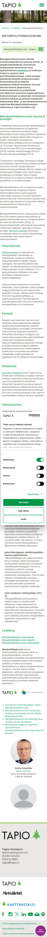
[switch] (40, 468)
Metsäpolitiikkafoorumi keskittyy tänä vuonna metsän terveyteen (23, 720)
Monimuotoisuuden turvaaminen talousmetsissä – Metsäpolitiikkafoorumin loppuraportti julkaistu (24, 729)
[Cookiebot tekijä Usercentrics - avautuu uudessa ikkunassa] (33, 415)
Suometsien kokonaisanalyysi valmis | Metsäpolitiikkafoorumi (23, 706)
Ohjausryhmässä (10, 252)
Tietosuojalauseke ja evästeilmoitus (19, 923)
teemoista (22, 70)
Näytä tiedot (33, 494)
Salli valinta (23, 511)
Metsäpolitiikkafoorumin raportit (18, 639)
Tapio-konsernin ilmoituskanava (18, 933)
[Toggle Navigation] (42, 5)
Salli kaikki (23, 502)
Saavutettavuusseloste (13, 928)
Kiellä (23, 519)
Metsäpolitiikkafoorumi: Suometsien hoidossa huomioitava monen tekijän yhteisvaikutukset (23, 713)
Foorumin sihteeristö (12, 372)
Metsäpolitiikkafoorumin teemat (18, 637)
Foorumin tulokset (18, 230)
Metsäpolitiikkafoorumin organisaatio (20, 642)
